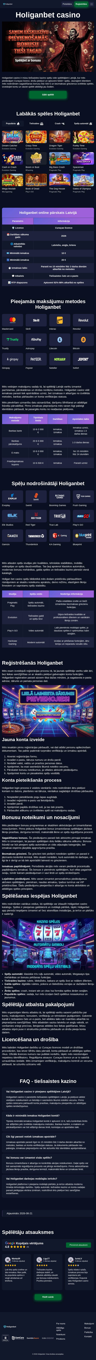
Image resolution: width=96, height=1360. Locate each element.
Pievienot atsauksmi (79, 1245)
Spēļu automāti (81, 123)
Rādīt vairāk (48, 1297)
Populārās (11, 123)
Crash (58, 123)
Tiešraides (34, 123)
